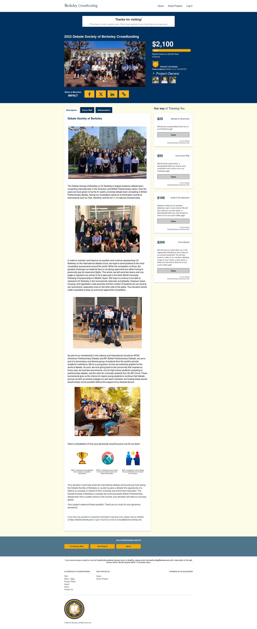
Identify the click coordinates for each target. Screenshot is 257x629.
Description (71, 110)
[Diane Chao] (155, 80)
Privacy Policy (69, 581)
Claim (173, 134)
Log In (189, 5)
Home (161, 5)
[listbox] (104, 64)
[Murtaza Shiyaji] (172, 80)
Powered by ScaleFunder (181, 571)
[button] (70, 64)
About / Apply (69, 578)
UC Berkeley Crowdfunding (77, 571)
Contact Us (68, 589)
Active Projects (175, 5)
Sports (128, 546)
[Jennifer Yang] (164, 80)
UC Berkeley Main (77, 546)
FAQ (66, 576)
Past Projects (102, 546)
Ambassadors (104, 110)
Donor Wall (87, 110)
